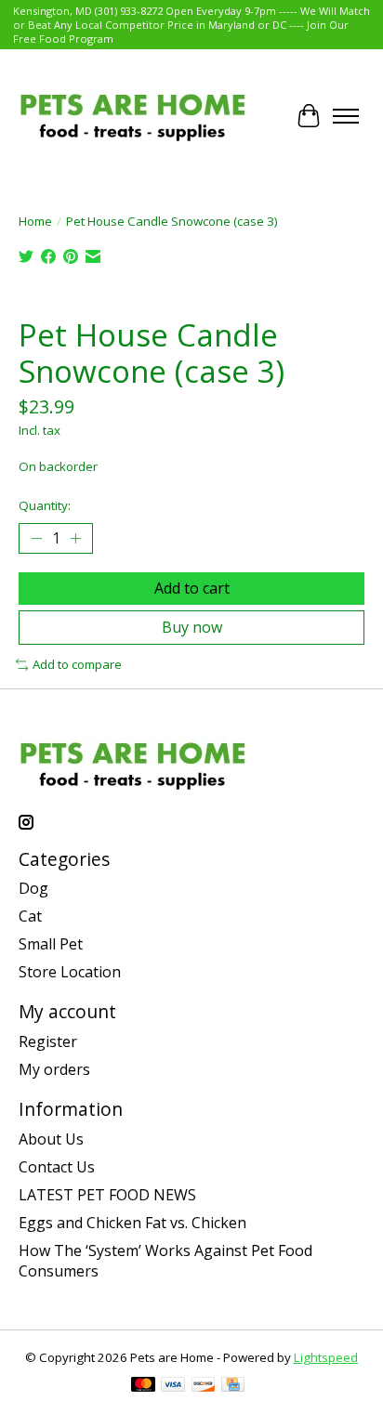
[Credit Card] (232, 1386)
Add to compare (77, 664)
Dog (33, 888)
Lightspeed (326, 1357)
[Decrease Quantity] (36, 538)
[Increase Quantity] (75, 538)
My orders (54, 1069)
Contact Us (57, 1167)
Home (35, 221)
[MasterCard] (143, 1386)
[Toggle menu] (345, 116)
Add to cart (192, 588)
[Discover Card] (204, 1386)
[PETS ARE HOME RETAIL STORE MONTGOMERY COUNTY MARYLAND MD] (132, 116)
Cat (30, 916)
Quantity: (45, 505)
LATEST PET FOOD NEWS (107, 1195)
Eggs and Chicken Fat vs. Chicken (132, 1222)
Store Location (70, 972)
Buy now (192, 627)
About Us (51, 1139)
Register (48, 1041)
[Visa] (173, 1386)
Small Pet (51, 944)
